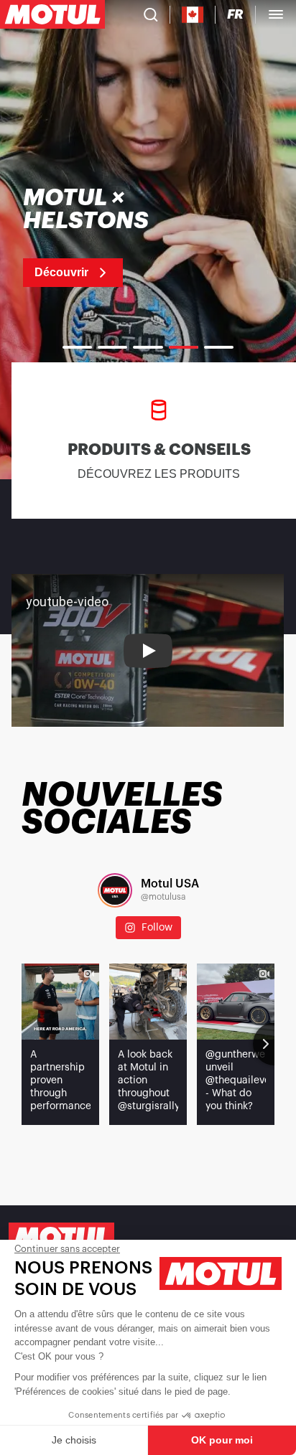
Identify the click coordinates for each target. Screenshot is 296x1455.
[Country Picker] (193, 14)
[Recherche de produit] (151, 14)
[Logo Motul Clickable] (52, 14)
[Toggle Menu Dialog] (276, 14)
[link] (115, 236)
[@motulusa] (115, 890)
